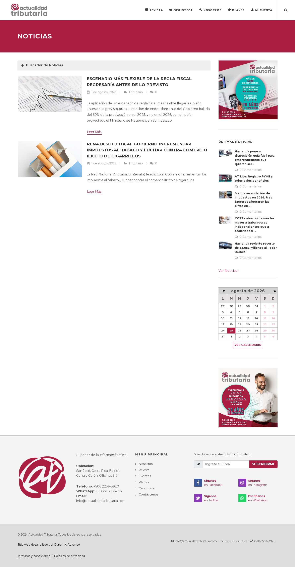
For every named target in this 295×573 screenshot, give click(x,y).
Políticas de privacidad (69, 556)
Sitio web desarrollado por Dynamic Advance (48, 544)
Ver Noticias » (229, 271)
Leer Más (94, 132)
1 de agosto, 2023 (103, 92)
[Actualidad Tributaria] (29, 10)
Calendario (147, 488)
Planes (238, 10)
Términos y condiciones (33, 556)
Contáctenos (148, 494)
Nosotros (212, 10)
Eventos (145, 476)
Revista (156, 10)
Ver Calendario (248, 345)
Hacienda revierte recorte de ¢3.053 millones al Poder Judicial (256, 248)
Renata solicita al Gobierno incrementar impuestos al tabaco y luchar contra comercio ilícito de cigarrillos (147, 150)
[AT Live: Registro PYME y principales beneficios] (225, 178)
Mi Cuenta (263, 10)
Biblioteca (183, 10)
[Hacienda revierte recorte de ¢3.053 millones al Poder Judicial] (225, 245)
